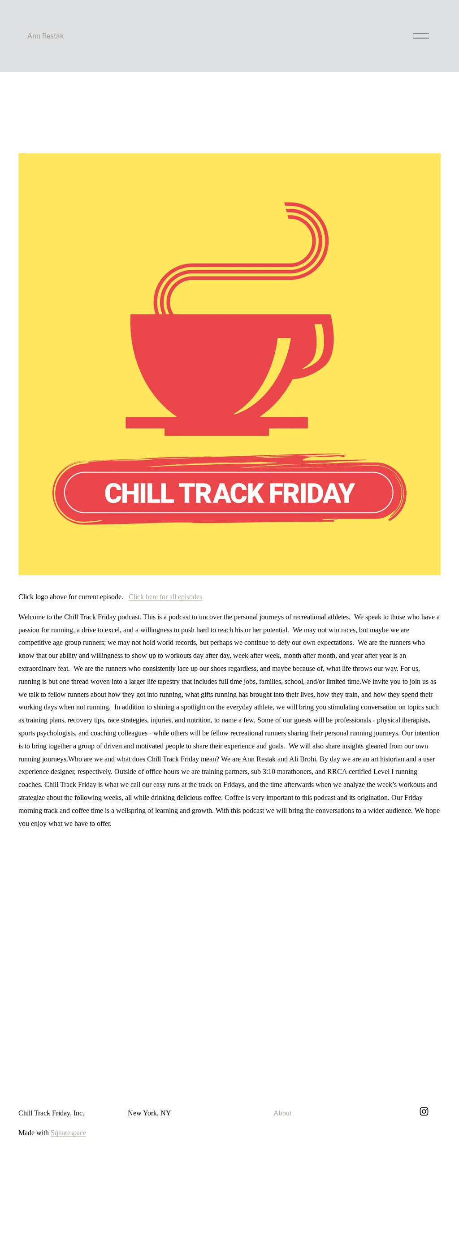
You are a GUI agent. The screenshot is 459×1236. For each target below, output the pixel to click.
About (282, 1113)
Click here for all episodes (165, 597)
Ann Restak (45, 35)
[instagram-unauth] (424, 1111)
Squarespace (68, 1133)
